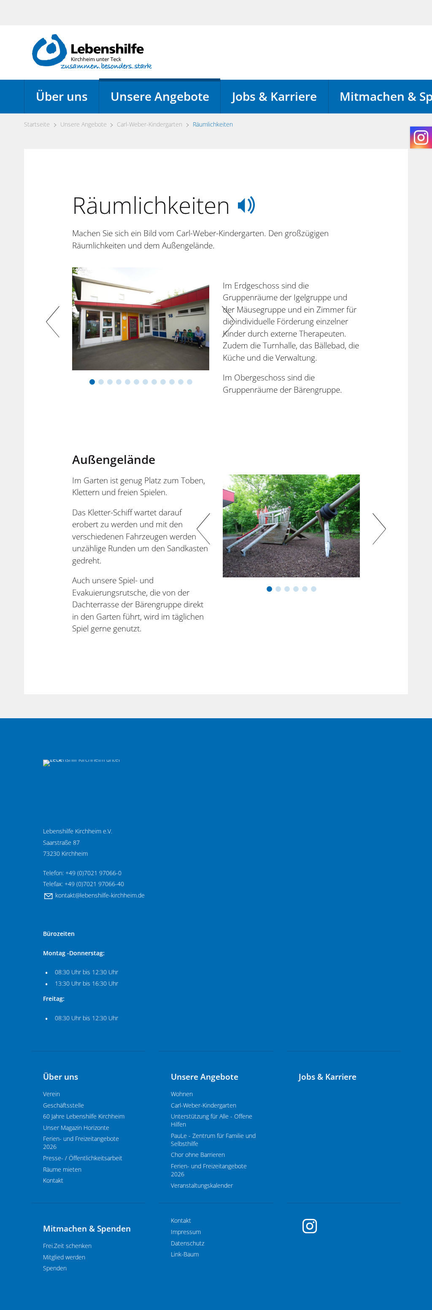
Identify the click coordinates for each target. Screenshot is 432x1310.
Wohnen (182, 1094)
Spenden (55, 1268)
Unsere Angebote (160, 96)
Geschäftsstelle (63, 1105)
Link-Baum (185, 1254)
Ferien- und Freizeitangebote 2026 (81, 1143)
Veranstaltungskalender (202, 1185)
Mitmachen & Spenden (87, 1228)
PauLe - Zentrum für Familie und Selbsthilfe (213, 1140)
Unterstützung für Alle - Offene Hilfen (211, 1120)
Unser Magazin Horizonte (76, 1128)
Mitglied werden (64, 1257)
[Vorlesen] (246, 205)
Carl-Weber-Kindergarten (203, 1105)
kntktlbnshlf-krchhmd (98, 895)
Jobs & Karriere (274, 96)
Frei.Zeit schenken (67, 1246)
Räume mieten (62, 1169)
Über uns (62, 96)
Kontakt (53, 1180)
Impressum (186, 1232)
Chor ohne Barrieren (198, 1155)
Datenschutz (187, 1243)
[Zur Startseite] (92, 51)
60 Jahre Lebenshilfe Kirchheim (83, 1116)
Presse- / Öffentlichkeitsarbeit (82, 1158)
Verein (51, 1094)
